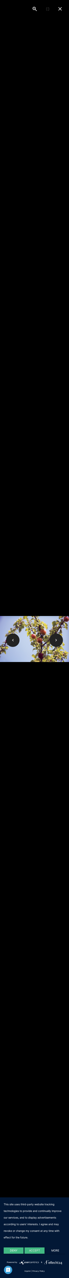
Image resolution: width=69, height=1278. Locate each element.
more (55, 1250)
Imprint (27, 1271)
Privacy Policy (38, 1271)
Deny (13, 1250)
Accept (34, 1250)
